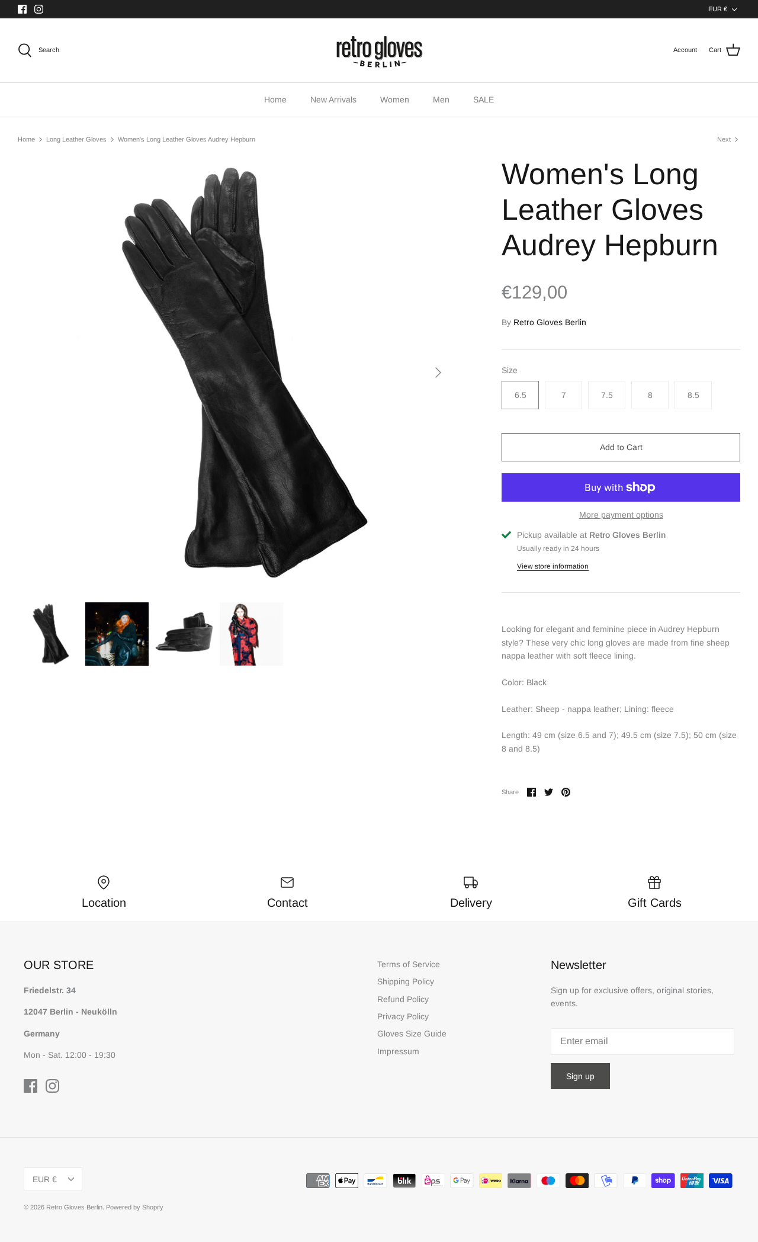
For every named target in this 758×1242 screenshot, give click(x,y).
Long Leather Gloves (76, 139)
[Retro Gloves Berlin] (379, 50)
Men (441, 99)
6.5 (520, 395)
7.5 (607, 395)
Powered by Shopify (134, 1207)
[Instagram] (38, 9)
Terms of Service (408, 964)
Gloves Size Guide (412, 1033)
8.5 (693, 395)
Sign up (580, 1076)
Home (275, 99)
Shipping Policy (405, 981)
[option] (234, 373)
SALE (483, 99)
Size (510, 370)
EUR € (717, 8)
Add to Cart (621, 447)
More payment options (621, 514)
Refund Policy (403, 999)
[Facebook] (22, 9)
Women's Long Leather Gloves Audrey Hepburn (186, 139)
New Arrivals (333, 99)
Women (394, 99)
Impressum (398, 1051)
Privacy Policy (403, 1016)
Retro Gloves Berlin (549, 322)
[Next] (438, 373)
